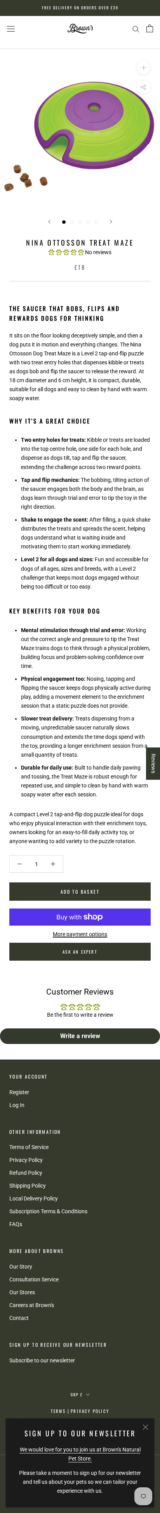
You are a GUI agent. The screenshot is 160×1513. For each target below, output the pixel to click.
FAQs (15, 1224)
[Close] (145, 1427)
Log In (16, 1105)
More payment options (80, 934)
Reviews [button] (153, 763)
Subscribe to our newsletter (42, 1360)
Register (19, 1092)
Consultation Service (34, 1279)
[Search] (135, 28)
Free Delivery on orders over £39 (80, 8)
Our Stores (22, 1292)
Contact (19, 1318)
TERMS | (60, 1411)
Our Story (20, 1266)
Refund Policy (25, 1173)
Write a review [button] (80, 1036)
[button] (67, 252)
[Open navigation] (11, 29)
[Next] (111, 221)
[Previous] (49, 221)
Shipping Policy (27, 1186)
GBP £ (77, 1394)
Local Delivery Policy (33, 1198)
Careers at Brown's (31, 1305)
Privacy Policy (26, 1160)
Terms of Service (29, 1147)
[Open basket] (149, 28)
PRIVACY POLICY (90, 1411)
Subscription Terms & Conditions (48, 1211)
